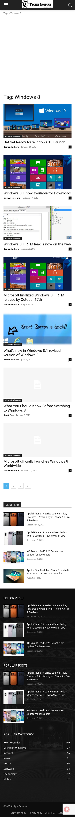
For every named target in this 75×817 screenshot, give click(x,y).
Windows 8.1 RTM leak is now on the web (37, 244)
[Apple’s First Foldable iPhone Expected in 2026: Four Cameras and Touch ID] (13, 576)
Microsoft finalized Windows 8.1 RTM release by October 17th (33, 297)
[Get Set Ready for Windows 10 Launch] (37, 121)
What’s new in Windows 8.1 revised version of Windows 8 (32, 352)
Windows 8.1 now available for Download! (37, 193)
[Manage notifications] (67, 809)
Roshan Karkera (11, 147)
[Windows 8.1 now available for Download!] (37, 172)
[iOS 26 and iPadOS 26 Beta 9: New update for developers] (13, 557)
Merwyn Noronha (11, 198)
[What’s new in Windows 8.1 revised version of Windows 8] (37, 329)
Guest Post (8, 415)
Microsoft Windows (13, 136)
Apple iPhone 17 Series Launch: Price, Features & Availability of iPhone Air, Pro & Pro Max (48, 517)
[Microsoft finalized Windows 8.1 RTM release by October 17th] (37, 274)
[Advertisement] (37, 54)
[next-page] (28, 486)
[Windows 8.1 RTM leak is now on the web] (37, 223)
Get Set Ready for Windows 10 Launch (34, 142)
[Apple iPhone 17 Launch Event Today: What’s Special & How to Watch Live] (13, 538)
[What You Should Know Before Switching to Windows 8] (37, 385)
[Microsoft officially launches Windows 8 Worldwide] (37, 440)
